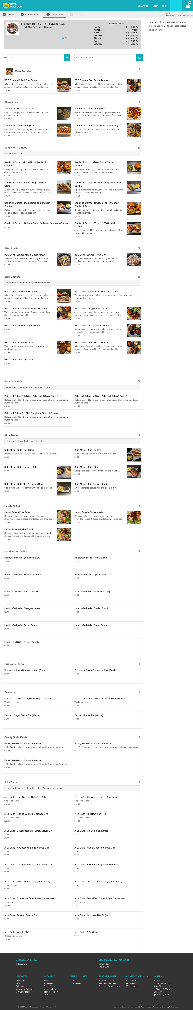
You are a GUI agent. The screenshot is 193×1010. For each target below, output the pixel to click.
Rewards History (51, 992)
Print (66, 38)
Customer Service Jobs (109, 986)
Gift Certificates (23, 992)
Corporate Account (24, 989)
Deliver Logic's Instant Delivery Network (137, 1007)
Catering (20, 986)
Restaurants (21, 980)
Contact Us (76, 980)
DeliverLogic (174, 1007)
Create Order (55, 14)
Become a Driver (106, 980)
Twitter (132, 983)
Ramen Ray (104, 964)
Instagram (133, 986)
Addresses (48, 983)
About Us (20, 983)
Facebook (132, 980)
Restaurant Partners (107, 983)
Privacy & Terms (46, 1007)
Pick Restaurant (30, 14)
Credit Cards (49, 986)
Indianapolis (21, 964)
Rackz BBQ (104, 967)
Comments (76, 983)
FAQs (55, 1007)
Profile (46, 980)
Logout (47, 995)
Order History (50, 989)
